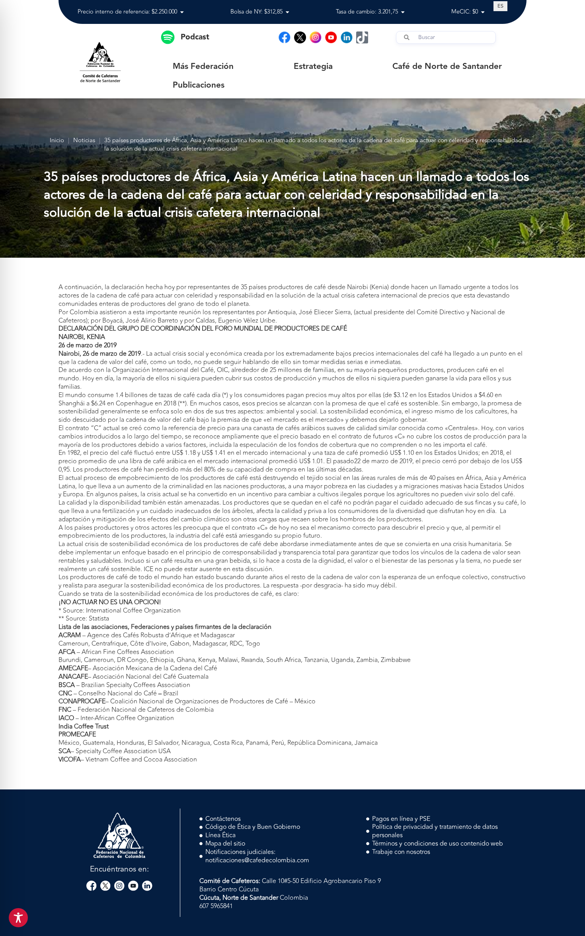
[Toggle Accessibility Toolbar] (18, 917)
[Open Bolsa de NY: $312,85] (287, 12)
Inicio (57, 141)
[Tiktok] (362, 37)
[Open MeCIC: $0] (483, 12)
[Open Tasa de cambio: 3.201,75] (403, 12)
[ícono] (300, 37)
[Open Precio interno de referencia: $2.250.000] (182, 12)
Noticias (84, 141)
